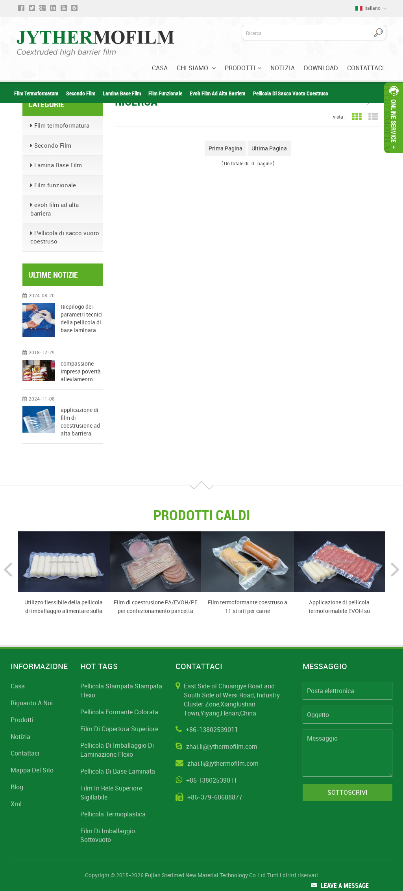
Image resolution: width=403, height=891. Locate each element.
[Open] (393, 117)
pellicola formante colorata (119, 712)
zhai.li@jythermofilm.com (221, 746)
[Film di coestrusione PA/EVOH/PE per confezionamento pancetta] (156, 561)
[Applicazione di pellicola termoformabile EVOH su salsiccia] (340, 561)
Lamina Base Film (122, 93)
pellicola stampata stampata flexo (121, 690)
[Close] (393, 156)
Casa (160, 68)
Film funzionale (165, 93)
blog (17, 787)
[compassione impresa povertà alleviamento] (38, 370)
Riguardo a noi (32, 703)
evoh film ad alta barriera (218, 93)
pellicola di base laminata (117, 771)
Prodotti (240, 68)
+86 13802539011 (211, 780)
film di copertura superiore (119, 729)
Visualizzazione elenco (373, 117)
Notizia (282, 68)
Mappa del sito (32, 770)
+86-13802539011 (212, 729)
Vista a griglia (356, 117)
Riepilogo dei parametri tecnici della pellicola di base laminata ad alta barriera (82, 318)
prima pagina (225, 148)
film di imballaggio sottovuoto (107, 835)
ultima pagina (269, 148)
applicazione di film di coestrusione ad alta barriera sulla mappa (80, 421)
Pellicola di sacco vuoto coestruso (290, 93)
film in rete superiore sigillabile (111, 792)
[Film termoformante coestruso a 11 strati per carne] (248, 561)
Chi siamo (193, 68)
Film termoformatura (36, 93)
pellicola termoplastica (113, 814)
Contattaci (365, 68)
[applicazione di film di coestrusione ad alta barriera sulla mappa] (38, 419)
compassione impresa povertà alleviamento (81, 371)
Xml (16, 804)
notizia (20, 736)
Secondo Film (80, 93)
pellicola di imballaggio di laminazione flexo (117, 750)
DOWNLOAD (321, 68)
